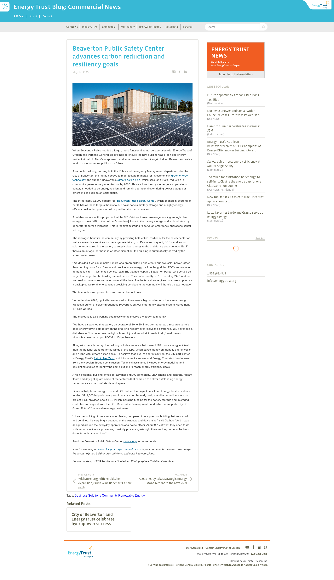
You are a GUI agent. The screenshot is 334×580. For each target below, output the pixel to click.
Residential (172, 26)
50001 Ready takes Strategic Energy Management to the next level (163, 479)
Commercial (109, 26)
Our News (72, 26)
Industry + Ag (90, 26)
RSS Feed (19, 16)
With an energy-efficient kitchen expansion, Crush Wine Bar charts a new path (105, 481)
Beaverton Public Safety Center (136, 200)
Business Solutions (88, 495)
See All (260, 238)
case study (130, 441)
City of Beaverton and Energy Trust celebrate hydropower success (93, 519)
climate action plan (128, 179)
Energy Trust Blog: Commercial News (67, 6)
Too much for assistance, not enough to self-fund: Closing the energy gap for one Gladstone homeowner (234, 181)
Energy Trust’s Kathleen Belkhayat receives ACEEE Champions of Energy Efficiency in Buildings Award (234, 146)
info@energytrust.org (221, 280)
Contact (47, 16)
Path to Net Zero (104, 358)
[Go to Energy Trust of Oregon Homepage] (316, 5)
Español (188, 26)
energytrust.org (194, 548)
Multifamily (128, 26)
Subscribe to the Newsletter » (236, 74)
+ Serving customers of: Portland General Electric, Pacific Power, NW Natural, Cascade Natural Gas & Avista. (208, 565)
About (33, 16)
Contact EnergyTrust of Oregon (222, 548)
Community (110, 495)
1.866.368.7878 (216, 273)
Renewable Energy (150, 26)
